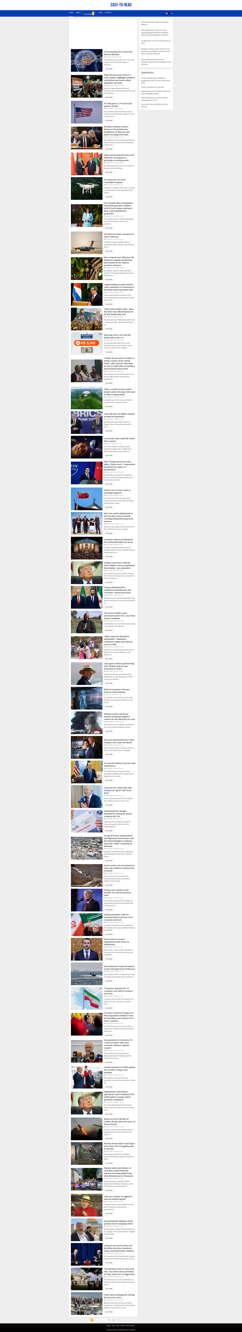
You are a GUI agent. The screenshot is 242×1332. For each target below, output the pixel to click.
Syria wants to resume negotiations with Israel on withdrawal (116, 942)
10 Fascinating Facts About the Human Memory (118, 53)
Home (71, 12)
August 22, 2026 (120, 1050)
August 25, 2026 (120, 316)
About (78, 12)
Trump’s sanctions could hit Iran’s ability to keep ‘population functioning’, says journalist (119, 565)
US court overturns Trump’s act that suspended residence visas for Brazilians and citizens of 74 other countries (119, 1017)
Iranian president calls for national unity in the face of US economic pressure (118, 917)
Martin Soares (109, 108)
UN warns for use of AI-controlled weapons (115, 181)
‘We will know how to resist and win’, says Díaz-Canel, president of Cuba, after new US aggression (119, 1271)
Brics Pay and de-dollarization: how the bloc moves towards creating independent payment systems (118, 517)
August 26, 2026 (117, 56)
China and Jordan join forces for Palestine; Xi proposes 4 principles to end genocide (119, 158)
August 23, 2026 (119, 818)
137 (109, 1320)
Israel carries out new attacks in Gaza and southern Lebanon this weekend (119, 868)
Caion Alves (108, 56)
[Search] (172, 13)
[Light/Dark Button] (168, 13)
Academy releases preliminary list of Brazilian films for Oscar (118, 540)
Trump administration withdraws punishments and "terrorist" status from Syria (155, 80)
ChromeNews (122, 1330)
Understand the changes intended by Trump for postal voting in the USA (118, 814)
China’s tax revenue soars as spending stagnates (117, 491)
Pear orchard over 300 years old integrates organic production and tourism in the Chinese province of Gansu (119, 261)
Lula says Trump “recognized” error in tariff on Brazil (118, 1197)
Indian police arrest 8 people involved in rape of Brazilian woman (155, 92)
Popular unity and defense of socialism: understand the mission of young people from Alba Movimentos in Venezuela (118, 1172)
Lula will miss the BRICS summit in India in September (119, 415)
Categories (87, 14)
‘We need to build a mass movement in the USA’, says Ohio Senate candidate (119, 616)
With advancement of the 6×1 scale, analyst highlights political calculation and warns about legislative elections (119, 79)
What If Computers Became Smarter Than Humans (117, 690)
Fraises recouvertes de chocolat (152, 87)
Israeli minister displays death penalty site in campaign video (118, 1222)
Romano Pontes (109, 85)
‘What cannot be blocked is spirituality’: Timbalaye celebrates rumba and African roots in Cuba (118, 640)
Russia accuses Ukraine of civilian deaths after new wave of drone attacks (119, 1121)
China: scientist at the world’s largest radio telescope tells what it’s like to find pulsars (119, 392)
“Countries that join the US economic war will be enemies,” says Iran (119, 991)
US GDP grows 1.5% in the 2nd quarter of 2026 (118, 104)
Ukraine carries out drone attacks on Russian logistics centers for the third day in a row (119, 717)
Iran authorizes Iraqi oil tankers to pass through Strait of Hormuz (119, 967)
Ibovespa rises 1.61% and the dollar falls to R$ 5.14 (117, 336)
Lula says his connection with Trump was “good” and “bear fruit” (118, 790)
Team (100, 12)
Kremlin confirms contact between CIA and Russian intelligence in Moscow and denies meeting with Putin (117, 130)
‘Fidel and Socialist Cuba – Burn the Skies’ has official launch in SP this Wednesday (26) (119, 312)
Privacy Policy (130, 1325)
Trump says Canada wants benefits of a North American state (117, 893)
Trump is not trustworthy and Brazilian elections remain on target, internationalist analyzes (119, 1248)
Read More (108, 69)
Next (113, 1320)
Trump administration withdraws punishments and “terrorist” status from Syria (117, 590)
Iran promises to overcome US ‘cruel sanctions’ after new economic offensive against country (118, 1044)
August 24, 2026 (119, 595)
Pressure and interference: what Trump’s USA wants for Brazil (119, 741)
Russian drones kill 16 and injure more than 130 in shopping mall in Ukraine (119, 1146)
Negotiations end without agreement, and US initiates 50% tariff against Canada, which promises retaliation (119, 1095)
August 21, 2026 (120, 1276)
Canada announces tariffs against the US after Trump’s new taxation (119, 1070)
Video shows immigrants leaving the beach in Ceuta (119, 1296)
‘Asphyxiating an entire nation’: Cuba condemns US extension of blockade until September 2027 (119, 287)
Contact (108, 12)
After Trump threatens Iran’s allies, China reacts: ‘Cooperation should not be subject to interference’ (119, 465)
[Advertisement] (87, 34)
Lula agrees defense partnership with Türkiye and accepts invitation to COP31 (119, 666)
